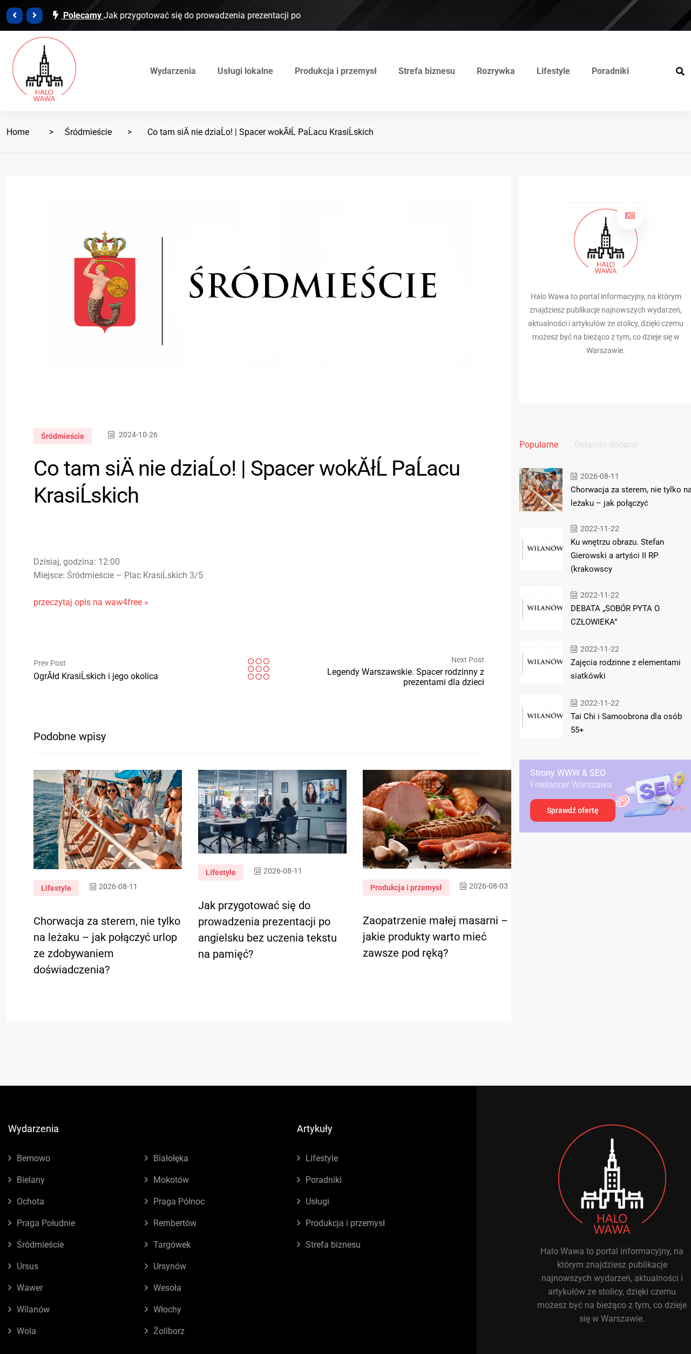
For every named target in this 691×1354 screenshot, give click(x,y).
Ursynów (169, 1266)
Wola (26, 1331)
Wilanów (33, 1309)
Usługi (317, 1201)
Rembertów (175, 1223)
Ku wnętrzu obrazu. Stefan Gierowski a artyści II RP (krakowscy (617, 555)
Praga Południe (46, 1223)
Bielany (31, 1180)
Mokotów (171, 1180)
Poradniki (610, 71)
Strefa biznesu (426, 71)
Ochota (30, 1201)
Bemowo (33, 1158)
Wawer (30, 1288)
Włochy (167, 1309)
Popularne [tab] (538, 444)
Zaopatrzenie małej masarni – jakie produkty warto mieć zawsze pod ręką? (435, 936)
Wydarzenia (173, 71)
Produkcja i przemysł (336, 71)
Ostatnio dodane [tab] (606, 444)
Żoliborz (169, 1331)
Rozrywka (496, 71)
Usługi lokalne (245, 71)
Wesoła (167, 1288)
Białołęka (170, 1158)
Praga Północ (179, 1201)
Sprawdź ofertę (573, 810)
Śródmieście (88, 132)
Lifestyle (553, 71)
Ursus (27, 1266)
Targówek (172, 1245)
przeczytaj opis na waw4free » (90, 602)
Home (17, 132)
